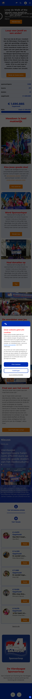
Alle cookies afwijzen (16, 374)
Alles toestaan (16, 364)
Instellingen (16, 370)
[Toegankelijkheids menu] (30, 697)
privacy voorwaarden (10, 345)
